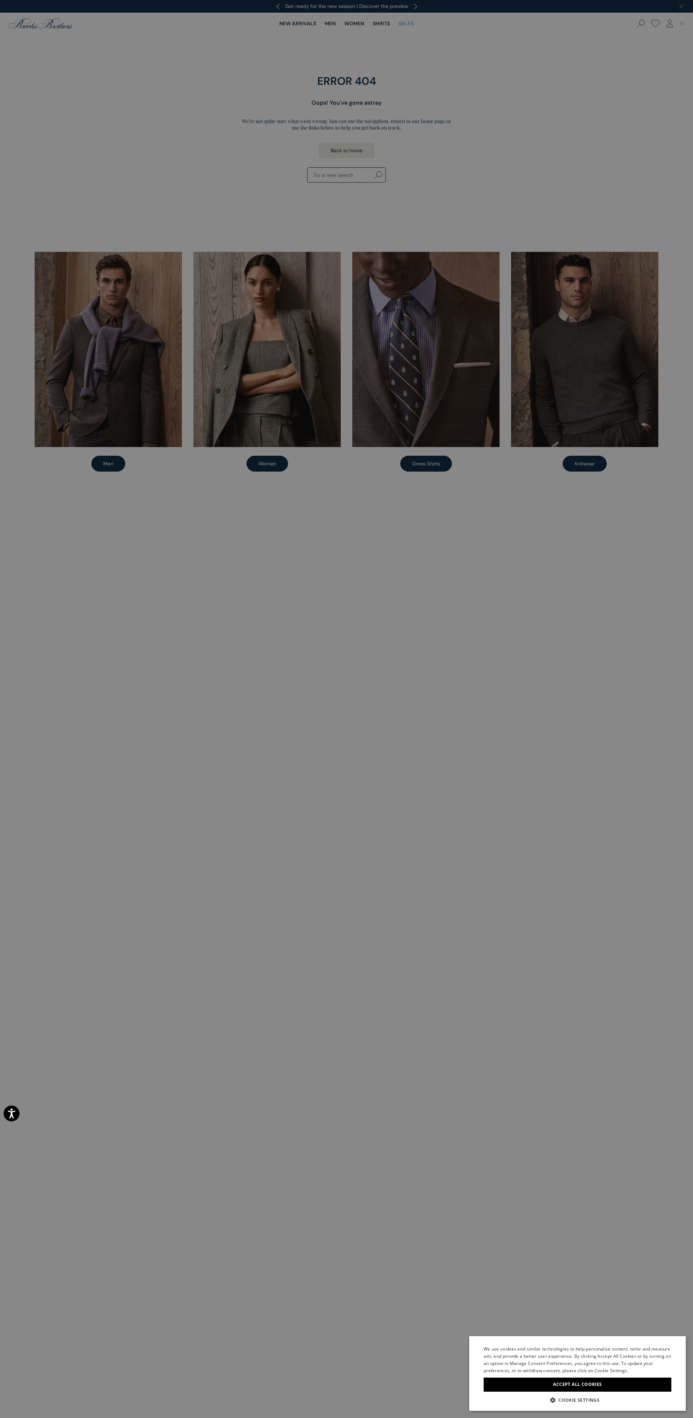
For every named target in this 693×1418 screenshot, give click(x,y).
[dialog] (346, 709)
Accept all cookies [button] (577, 1384)
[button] (577, 1400)
